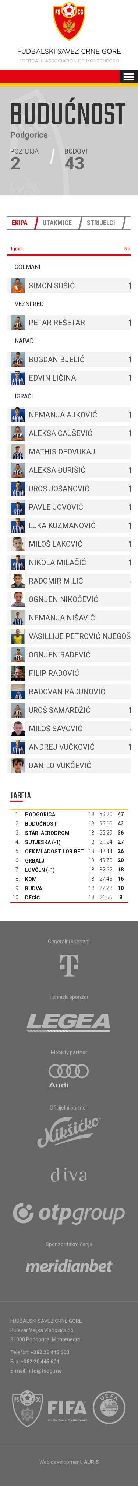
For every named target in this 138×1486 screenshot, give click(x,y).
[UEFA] (109, 1408)
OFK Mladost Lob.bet (54, 851)
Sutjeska (38, 842)
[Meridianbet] (69, 1268)
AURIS (91, 1462)
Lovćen (35, 870)
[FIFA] (68, 1408)
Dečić (32, 898)
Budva (33, 888)
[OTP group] (69, 1212)
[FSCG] (27, 1408)
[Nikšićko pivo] (69, 1131)
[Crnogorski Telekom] (69, 965)
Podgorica (40, 815)
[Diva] (69, 1176)
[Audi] (69, 1076)
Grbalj (35, 861)
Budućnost (41, 824)
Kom (31, 879)
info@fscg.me (44, 1371)
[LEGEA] (69, 1020)
